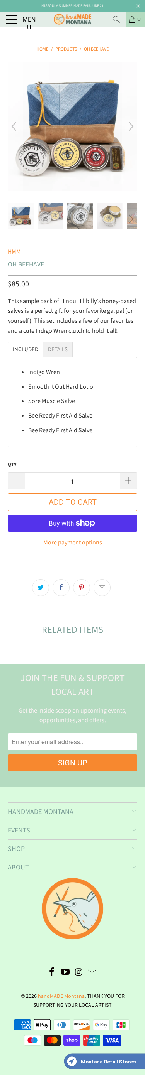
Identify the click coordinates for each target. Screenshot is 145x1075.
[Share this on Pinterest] (81, 587)
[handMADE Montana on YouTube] (65, 973)
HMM (14, 252)
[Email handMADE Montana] (92, 973)
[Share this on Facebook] (61, 587)
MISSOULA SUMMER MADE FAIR (65, 5)
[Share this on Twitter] (40, 587)
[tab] (25, 349)
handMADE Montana (61, 996)
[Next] (130, 126)
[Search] (116, 19)
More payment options (72, 542)
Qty (12, 464)
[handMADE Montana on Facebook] (52, 973)
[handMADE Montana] (72, 19)
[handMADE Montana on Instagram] (79, 973)
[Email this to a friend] (102, 587)
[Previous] (15, 126)
